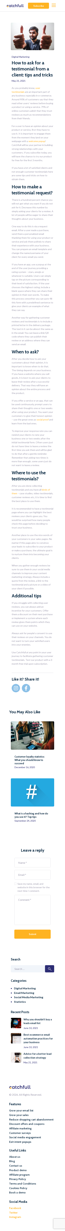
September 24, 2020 (25, 820)
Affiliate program (19, 1174)
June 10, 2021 (31, 1028)
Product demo (18, 1170)
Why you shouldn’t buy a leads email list (38, 1021)
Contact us (15, 1165)
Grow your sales (18, 1115)
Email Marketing (24, 992)
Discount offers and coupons (26, 1124)
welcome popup (37, 141)
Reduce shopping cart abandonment (31, 1119)
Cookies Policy (18, 1188)
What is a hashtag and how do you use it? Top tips (31, 815)
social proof (43, 419)
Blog (12, 1161)
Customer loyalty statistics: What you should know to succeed (29, 760)
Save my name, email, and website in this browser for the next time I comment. (34, 887)
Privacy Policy (17, 1179)
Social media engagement (25, 1137)
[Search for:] (32, 969)
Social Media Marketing (28, 997)
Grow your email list (21, 1110)
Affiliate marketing (20, 1128)
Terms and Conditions (22, 1183)
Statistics (20, 1001)
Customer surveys (20, 1133)
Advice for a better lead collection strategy (38, 1055)
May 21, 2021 (30, 1062)
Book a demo (17, 1192)
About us (14, 1156)
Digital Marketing (21, 56)
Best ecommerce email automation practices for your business (38, 1038)
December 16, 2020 (24, 767)
